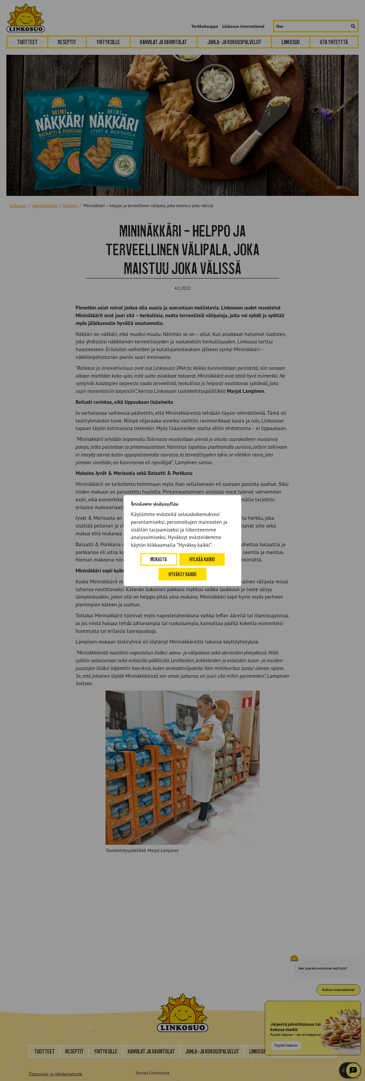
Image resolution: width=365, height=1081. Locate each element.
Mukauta (158, 559)
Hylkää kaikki (202, 559)
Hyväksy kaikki (182, 574)
